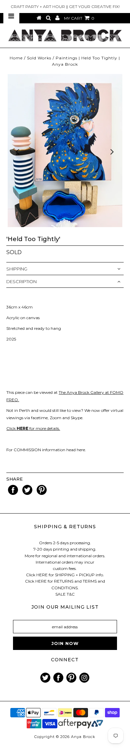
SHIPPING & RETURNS (65, 527)
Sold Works (39, 57)
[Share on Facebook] (13, 493)
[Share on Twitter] (27, 493)
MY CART (79, 18)
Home (16, 57)
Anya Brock (83, 736)
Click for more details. (33, 428)
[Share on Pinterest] (42, 493)
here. (81, 449)
